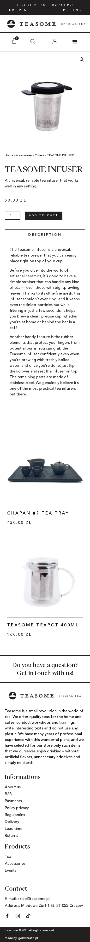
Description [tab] (44, 235)
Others (39, 155)
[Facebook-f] (7, 916)
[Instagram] (17, 916)
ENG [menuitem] (77, 10)
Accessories (24, 155)
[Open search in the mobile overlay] (32, 41)
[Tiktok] (28, 916)
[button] (75, 41)
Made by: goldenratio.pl (21, 938)
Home (9, 155)
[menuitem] (65, 10)
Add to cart (43, 215)
